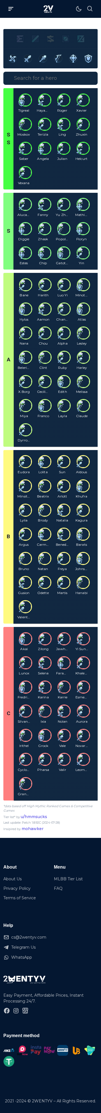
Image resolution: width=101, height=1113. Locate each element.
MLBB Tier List (68, 878)
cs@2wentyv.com (28, 937)
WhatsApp (21, 957)
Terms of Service (19, 897)
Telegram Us (23, 947)
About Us (12, 878)
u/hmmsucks (34, 816)
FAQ (58, 888)
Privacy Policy (17, 888)
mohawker (32, 828)
